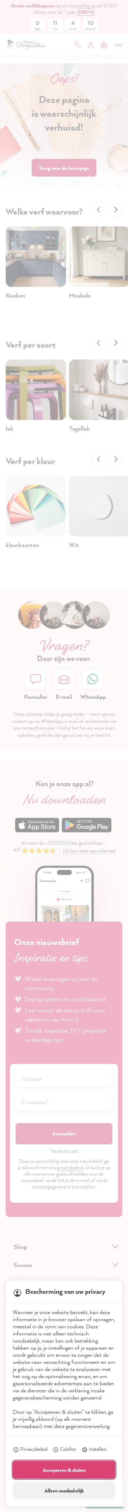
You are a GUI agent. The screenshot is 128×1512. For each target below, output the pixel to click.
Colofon (68, 1448)
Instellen (97, 1448)
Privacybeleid (33, 1448)
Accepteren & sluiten (64, 1469)
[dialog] (64, 756)
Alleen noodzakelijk (64, 1490)
